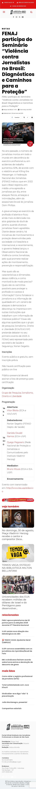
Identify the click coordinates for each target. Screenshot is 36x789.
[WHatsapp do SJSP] (15, 20)
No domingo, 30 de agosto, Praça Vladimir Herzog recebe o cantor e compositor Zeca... (18, 535)
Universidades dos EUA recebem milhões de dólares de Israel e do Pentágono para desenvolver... (16, 602)
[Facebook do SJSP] (3, 20)
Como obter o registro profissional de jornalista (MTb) (17, 677)
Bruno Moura (13, 469)
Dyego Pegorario (15, 442)
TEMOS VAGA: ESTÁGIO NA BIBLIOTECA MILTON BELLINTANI (17, 567)
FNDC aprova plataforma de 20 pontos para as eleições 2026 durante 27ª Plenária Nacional (16, 622)
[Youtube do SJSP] (12, 20)
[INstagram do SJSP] (6, 20)
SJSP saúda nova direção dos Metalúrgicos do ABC (15, 632)
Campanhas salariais (11, 708)
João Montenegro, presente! (14, 702)
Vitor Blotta (13, 410)
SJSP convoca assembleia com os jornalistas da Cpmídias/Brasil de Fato (17, 651)
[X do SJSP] (9, 20)
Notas (6, 28)
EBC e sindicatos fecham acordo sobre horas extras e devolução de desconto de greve (17, 662)
